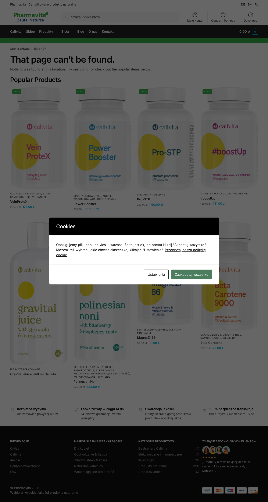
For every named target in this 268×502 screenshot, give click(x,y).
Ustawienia (156, 274)
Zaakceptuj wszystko (191, 274)
